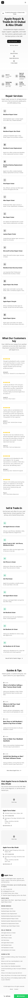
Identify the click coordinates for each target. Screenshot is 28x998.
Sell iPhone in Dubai (6, 937)
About (11, 989)
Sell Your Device (14, 45)
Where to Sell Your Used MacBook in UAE (11, 961)
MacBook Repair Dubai (7, 908)
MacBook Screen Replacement (9, 913)
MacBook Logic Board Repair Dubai (10, 926)
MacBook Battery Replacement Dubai (11, 916)
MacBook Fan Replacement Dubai (10, 923)
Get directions (6, 825)
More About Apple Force (13, 770)
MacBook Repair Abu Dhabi (8, 911)
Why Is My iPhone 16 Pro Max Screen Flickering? (13, 975)
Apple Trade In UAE (6, 935)
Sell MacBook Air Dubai (7, 947)
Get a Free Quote (12, 41)
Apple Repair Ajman (6, 902)
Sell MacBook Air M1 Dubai (8, 950)
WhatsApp (22, 996)
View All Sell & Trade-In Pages (13, 658)
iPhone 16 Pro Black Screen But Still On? (11, 973)
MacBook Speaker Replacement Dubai (11, 921)
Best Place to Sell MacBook (8, 963)
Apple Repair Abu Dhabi (7, 900)
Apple (8, 875)
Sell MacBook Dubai (6, 945)
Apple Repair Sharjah (20, 900)
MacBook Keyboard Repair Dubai (9, 918)
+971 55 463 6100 (9, 815)
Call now (8, 996)
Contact (16, 989)
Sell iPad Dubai (5, 940)
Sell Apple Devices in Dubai (8, 932)
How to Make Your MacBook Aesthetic (11, 966)
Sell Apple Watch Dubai (7, 942)
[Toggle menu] (25, 2)
